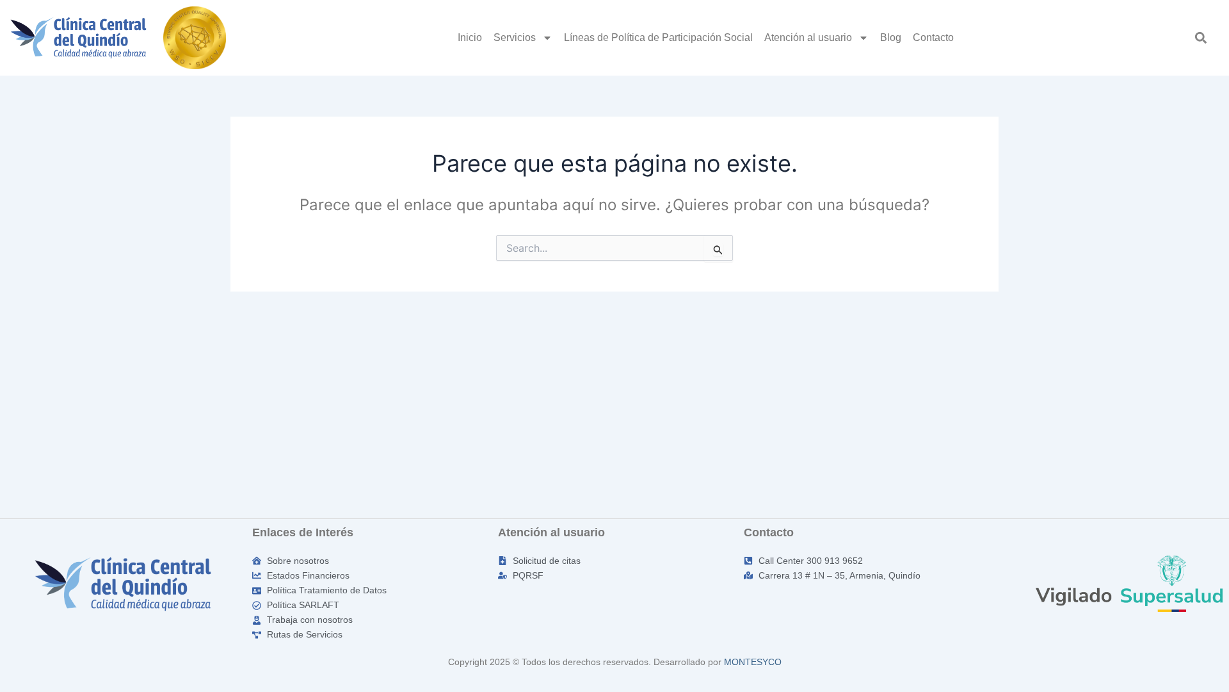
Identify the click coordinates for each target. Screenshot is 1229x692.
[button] (1201, 37)
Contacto (933, 37)
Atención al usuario (808, 37)
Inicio (470, 37)
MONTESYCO (753, 662)
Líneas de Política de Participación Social (658, 37)
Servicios (515, 37)
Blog (890, 37)
